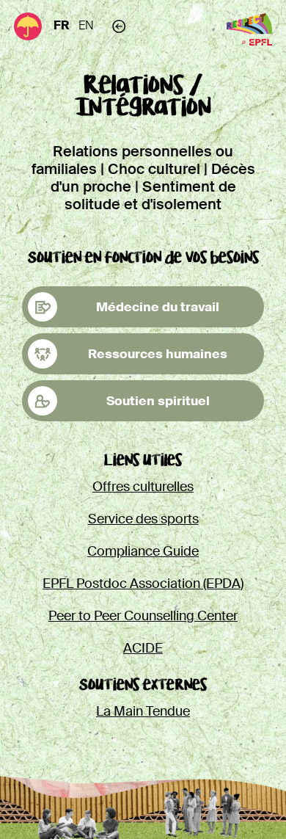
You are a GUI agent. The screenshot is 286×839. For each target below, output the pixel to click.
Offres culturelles (143, 486)
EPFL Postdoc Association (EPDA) (143, 583)
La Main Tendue (143, 711)
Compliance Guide (143, 551)
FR (62, 25)
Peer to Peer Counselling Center (143, 616)
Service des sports (143, 519)
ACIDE (143, 648)
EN (86, 25)
